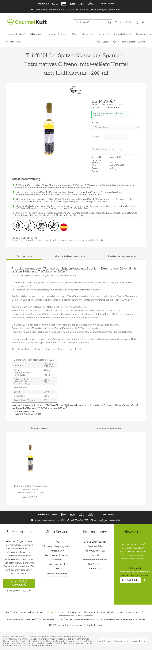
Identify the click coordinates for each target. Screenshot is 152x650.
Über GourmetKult (95, 551)
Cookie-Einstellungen (95, 542)
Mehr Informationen (42, 646)
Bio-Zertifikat (95, 564)
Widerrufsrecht (57, 564)
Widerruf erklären (57, 574)
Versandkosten (54, 612)
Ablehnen (104, 641)
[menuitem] (93, 22)
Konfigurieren (121, 641)
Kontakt (95, 555)
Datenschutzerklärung (95, 560)
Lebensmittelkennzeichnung (69, 256)
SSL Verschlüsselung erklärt (57, 546)
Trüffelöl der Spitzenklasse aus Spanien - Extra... (30, 488)
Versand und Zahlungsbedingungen (57, 553)
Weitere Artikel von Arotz (28, 414)
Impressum (95, 569)
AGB (57, 569)
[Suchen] (109, 22)
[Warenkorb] (137, 22)
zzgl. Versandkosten (111, 107)
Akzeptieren (139, 641)
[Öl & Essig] (36, 34)
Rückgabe (57, 560)
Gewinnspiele (95, 546)
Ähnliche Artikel (39, 429)
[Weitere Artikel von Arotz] (76, 90)
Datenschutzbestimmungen (135, 572)
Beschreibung (24, 256)
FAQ (57, 542)
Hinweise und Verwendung (121, 256)
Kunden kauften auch (109, 429)
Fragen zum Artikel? (25, 412)
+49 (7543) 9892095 (19, 583)
